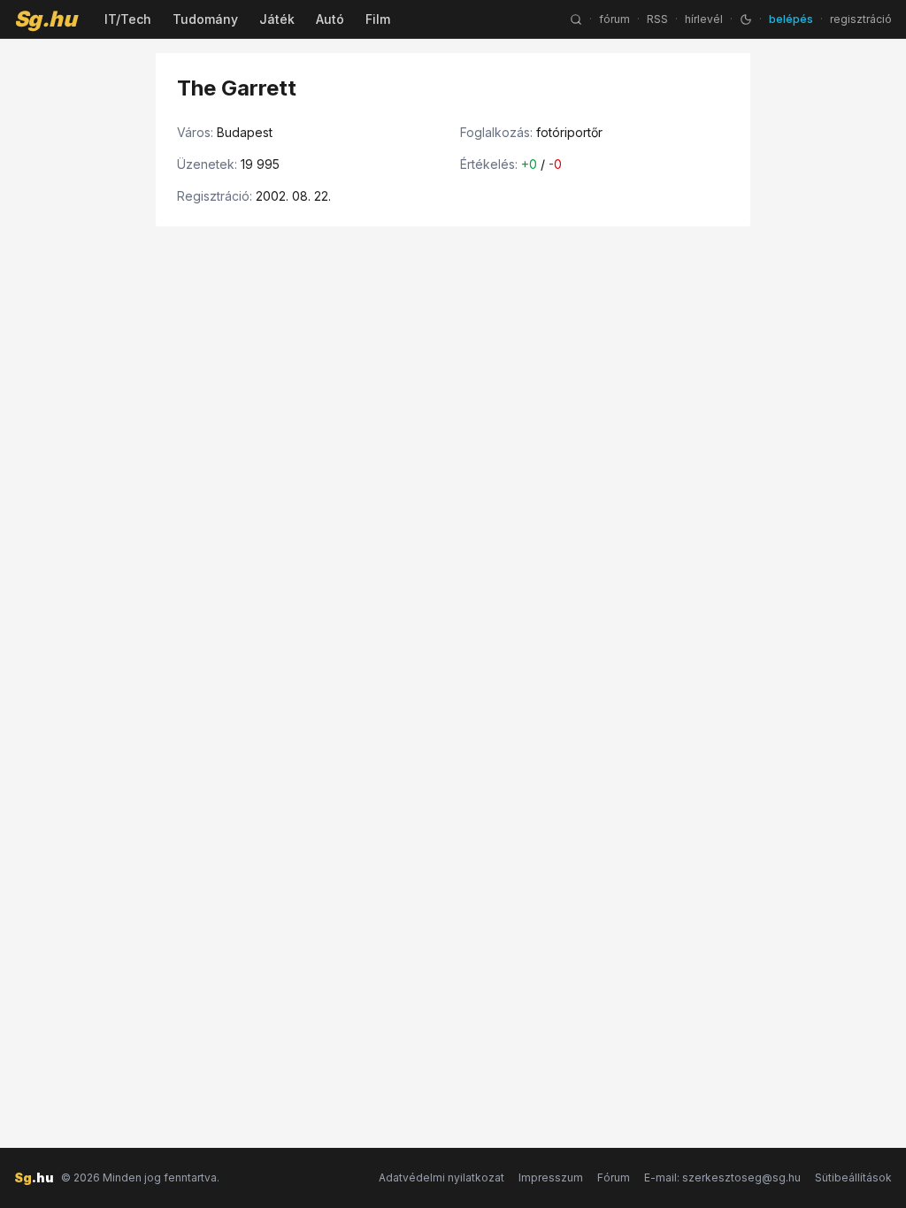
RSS (657, 19)
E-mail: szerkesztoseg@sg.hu (722, 1177)
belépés (791, 19)
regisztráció (861, 19)
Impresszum (550, 1177)
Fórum (613, 1177)
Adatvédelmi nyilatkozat (441, 1177)
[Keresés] (576, 19)
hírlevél (704, 19)
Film (377, 19)
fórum (614, 19)
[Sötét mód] (746, 19)
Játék (277, 19)
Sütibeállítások (853, 1177)
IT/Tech (127, 19)
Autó (330, 19)
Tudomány (205, 19)
